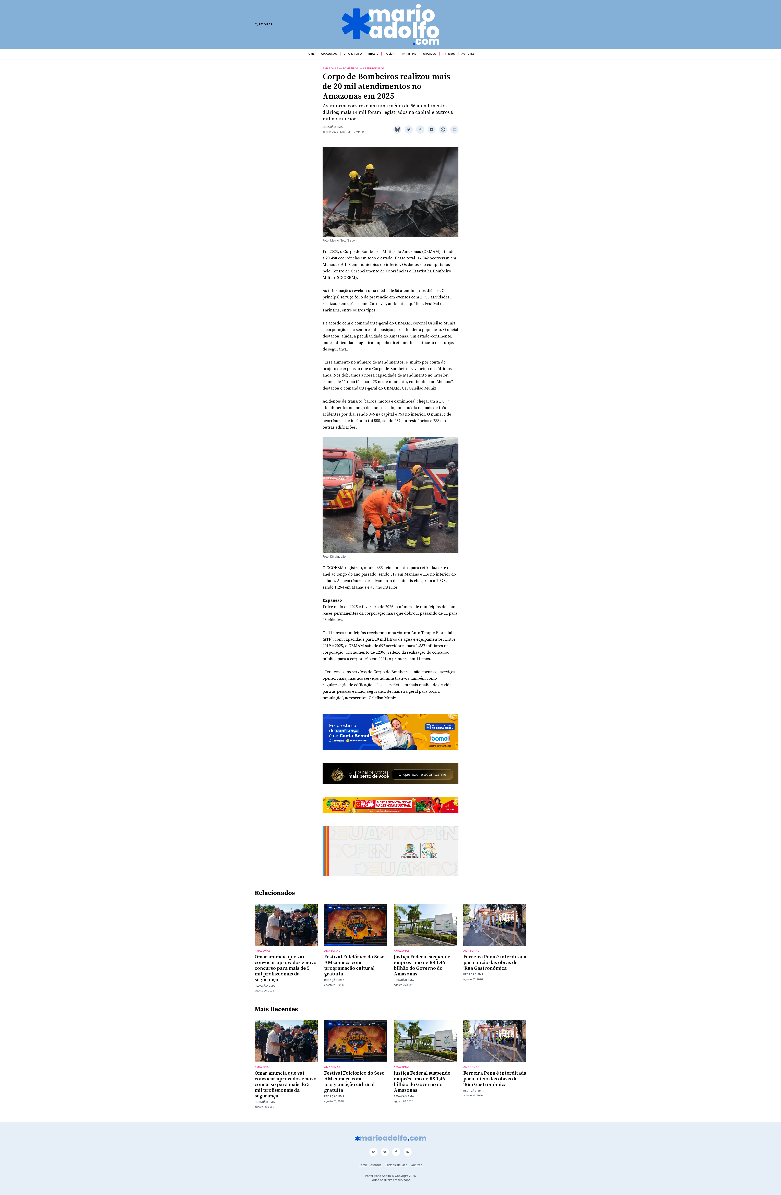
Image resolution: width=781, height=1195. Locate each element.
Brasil (373, 53)
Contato (416, 1165)
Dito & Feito (353, 53)
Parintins (409, 53)
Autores (468, 53)
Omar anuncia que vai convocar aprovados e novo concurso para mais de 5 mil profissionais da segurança (285, 968)
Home (311, 53)
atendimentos (374, 68)
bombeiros (351, 68)
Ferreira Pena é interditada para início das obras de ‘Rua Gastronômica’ (494, 962)
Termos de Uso (396, 1165)
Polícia (390, 53)
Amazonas (329, 53)
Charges (429, 53)
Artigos (449, 53)
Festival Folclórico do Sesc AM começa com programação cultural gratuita (354, 965)
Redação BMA (333, 126)
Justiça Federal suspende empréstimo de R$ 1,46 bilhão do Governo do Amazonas (422, 965)
